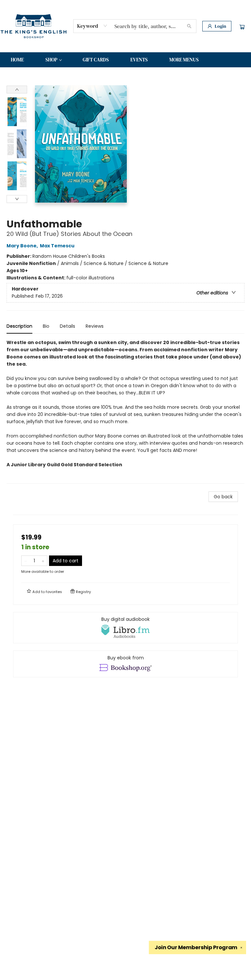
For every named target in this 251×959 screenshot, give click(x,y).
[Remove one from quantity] (26, 560)
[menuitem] (17, 59)
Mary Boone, (23, 245)
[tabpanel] (125, 411)
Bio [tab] (46, 326)
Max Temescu (57, 245)
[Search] (189, 26)
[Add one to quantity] (43, 560)
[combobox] (92, 26)
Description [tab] (19, 326)
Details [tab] (67, 326)
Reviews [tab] (95, 326)
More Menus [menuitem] (184, 59)
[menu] (125, 59)
